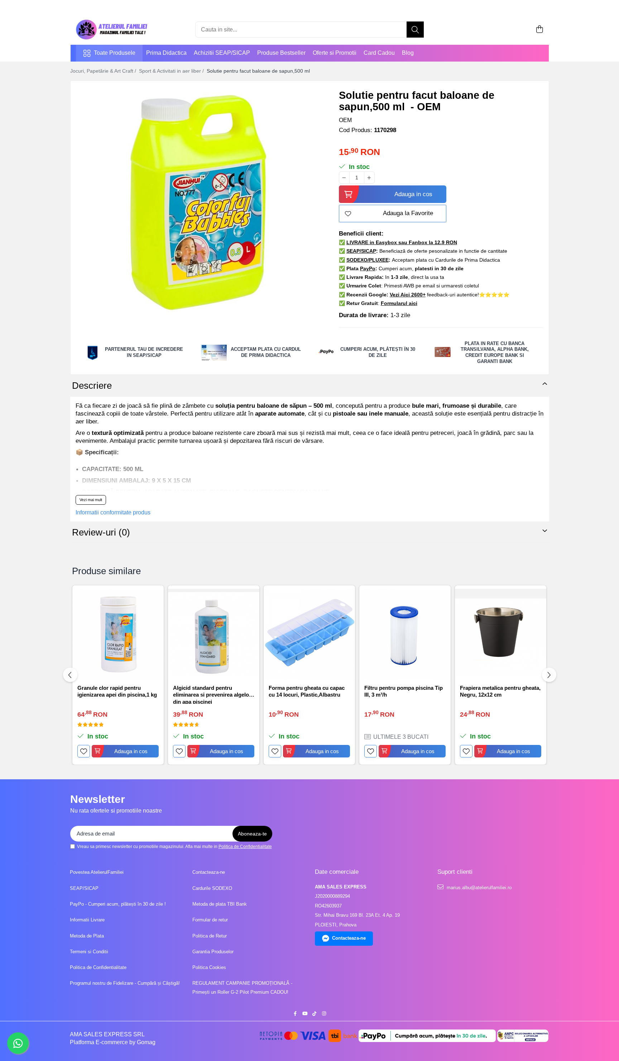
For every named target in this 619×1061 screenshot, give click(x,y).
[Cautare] (415, 29)
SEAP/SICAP (84, 888)
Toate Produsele (114, 53)
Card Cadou (379, 53)
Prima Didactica (166, 53)
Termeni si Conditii (89, 951)
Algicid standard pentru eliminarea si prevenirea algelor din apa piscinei (212, 694)
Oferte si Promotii (334, 53)
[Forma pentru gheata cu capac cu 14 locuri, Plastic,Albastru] (309, 634)
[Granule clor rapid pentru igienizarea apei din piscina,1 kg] (118, 634)
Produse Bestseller (281, 53)
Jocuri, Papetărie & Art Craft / (104, 71)
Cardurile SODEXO (212, 888)
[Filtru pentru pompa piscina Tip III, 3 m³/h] (405, 634)
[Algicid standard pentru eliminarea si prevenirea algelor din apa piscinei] (213, 634)
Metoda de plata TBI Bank (219, 904)
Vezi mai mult (91, 500)
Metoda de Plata (87, 936)
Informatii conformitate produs (113, 512)
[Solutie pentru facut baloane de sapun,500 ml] (198, 202)
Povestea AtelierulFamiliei (97, 872)
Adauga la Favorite (408, 213)
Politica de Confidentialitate (245, 846)
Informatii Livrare (87, 919)
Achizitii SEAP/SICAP (222, 53)
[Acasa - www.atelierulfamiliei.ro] (112, 29)
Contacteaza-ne (208, 872)
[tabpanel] (198, 202)
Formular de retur (210, 919)
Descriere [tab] (92, 385)
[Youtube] (305, 1014)
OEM (345, 120)
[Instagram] (324, 1014)
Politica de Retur (209, 936)
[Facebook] (295, 1014)
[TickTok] (314, 1014)
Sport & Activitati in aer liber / (172, 71)
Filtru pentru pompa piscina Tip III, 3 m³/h (403, 691)
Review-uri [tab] (101, 532)
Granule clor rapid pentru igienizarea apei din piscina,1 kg (117, 691)
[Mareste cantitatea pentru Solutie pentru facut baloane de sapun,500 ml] (369, 177)
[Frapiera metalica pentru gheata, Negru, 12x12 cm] (500, 634)
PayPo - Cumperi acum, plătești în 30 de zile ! (118, 904)
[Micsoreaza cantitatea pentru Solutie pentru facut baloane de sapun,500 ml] (344, 177)
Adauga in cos (413, 194)
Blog (408, 53)
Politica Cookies (209, 967)
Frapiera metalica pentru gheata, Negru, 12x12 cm (500, 691)
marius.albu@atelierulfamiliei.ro (478, 887)
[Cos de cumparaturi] (539, 29)
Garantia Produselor (213, 951)
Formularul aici (399, 303)
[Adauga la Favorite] (83, 751)
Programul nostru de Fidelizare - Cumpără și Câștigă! (125, 983)
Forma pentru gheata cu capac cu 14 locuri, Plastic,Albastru (307, 691)
